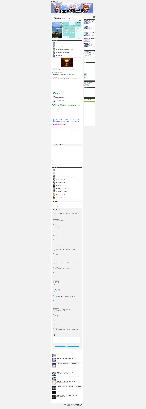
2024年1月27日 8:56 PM (56, 315)
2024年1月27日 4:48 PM (56, 280)
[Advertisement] (67, 85)
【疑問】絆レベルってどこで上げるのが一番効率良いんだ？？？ (65, 358)
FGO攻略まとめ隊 (54, 1)
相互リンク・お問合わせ (87, 99)
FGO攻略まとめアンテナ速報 (88, 82)
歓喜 (84, 78)
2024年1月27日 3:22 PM (56, 267)
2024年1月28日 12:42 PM (56, 328)
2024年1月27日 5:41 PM (56, 295)
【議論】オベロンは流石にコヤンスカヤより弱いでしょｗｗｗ (64, 372)
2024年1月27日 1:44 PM (56, 219)
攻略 (84, 76)
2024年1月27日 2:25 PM (56, 254)
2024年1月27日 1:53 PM (56, 225)
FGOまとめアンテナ (87, 83)
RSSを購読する (87, 101)
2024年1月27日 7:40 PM (56, 308)
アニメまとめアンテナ (87, 85)
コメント (54, 336)
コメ (80, 20)
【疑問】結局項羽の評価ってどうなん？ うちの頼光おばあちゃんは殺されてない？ (67, 395)
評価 (84, 79)
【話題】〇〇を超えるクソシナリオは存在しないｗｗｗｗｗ (91, 33)
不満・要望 (85, 73)
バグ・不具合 (85, 72)
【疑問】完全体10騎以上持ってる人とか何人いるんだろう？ (91, 27)
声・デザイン (85, 75)
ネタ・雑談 (54, 164)
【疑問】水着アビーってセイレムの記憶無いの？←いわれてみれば (65, 381)
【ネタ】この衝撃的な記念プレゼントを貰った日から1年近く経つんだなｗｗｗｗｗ (67, 363)
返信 (54, 215)
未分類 (85, 77)
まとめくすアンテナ (87, 84)
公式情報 (85, 74)
